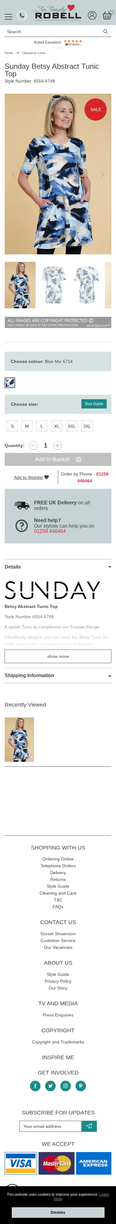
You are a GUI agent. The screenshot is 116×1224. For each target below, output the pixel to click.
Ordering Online (58, 858)
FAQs (58, 906)
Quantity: (14, 445)
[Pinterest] (80, 1086)
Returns (58, 879)
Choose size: (24, 404)
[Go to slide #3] (86, 285)
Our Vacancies (58, 947)
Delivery (58, 872)
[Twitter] (50, 1086)
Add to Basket (53, 459)
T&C (58, 899)
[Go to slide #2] (53, 285)
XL (56, 426)
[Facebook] (35, 1086)
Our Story (58, 987)
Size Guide (94, 404)
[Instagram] (65, 1086)
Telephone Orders (58, 865)
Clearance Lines (33, 53)
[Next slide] (101, 174)
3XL (87, 426)
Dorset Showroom (58, 933)
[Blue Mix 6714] (10, 382)
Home (9, 53)
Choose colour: (42, 361)
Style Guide (58, 886)
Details (13, 567)
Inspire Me (58, 1057)
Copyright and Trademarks (58, 1041)
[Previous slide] (14, 174)
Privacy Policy (58, 981)
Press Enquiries (58, 1014)
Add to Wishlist (28, 477)
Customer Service (58, 940)
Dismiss (58, 1212)
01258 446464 (50, 531)
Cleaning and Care (58, 893)
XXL (72, 426)
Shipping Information (29, 675)
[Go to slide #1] (20, 285)
